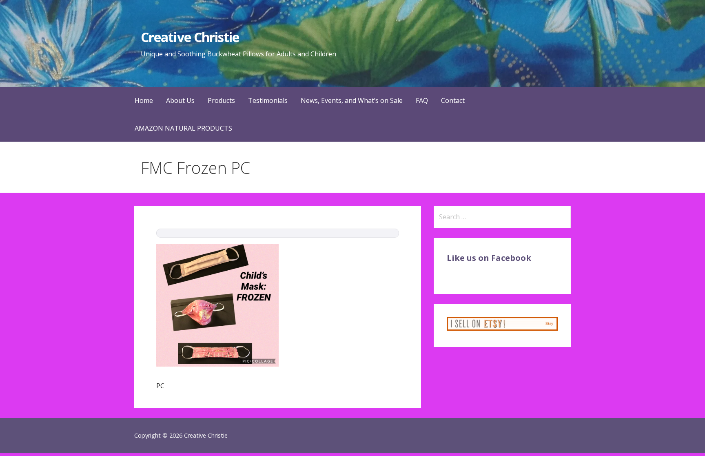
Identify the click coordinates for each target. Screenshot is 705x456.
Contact (453, 100)
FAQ (422, 100)
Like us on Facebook (489, 257)
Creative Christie (190, 37)
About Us (180, 100)
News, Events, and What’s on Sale (352, 100)
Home (144, 100)
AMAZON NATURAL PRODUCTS (183, 128)
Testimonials (268, 100)
